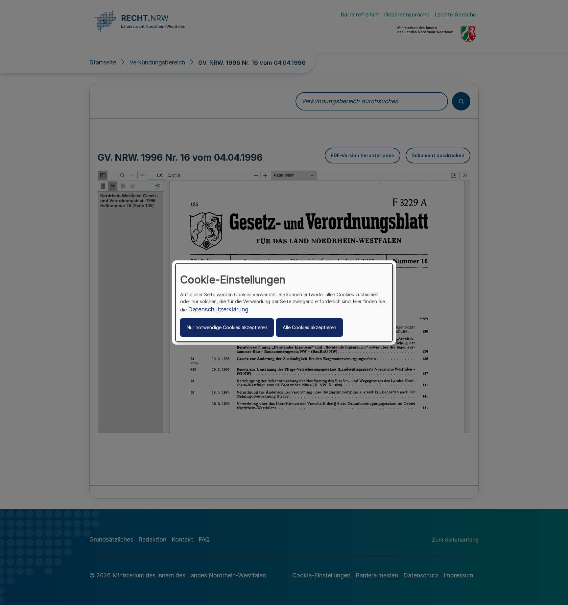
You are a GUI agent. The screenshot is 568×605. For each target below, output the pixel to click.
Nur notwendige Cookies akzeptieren (227, 327)
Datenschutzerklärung (218, 309)
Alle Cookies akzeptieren (309, 327)
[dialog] (284, 302)
